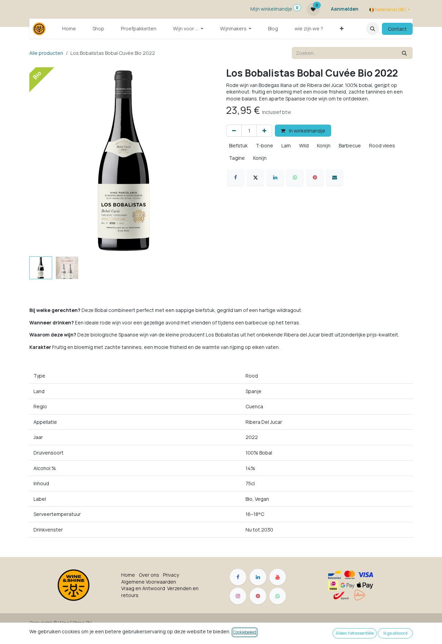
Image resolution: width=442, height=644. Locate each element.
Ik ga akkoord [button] (395, 633)
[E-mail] (334, 177)
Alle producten (46, 53)
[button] (372, 28)
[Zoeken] (404, 53)
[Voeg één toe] (264, 131)
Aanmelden (344, 9)
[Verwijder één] (234, 131)
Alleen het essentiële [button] (355, 633)
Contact (397, 29)
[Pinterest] (315, 177)
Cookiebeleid (244, 632)
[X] (255, 177)
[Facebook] (235, 177)
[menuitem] (69, 28)
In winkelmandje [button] (306, 130)
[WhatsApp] (295, 177)
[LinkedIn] (275, 177)
